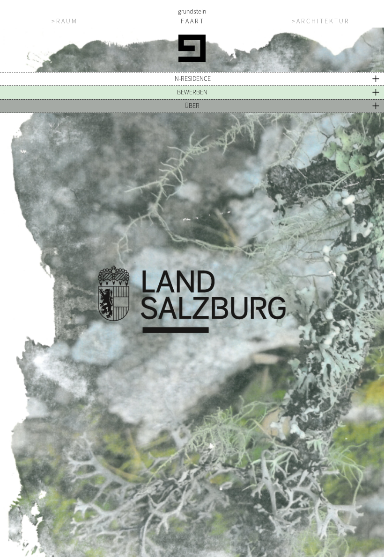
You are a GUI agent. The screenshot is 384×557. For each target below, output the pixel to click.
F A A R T (192, 21)
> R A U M (64, 21)
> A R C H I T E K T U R (320, 21)
